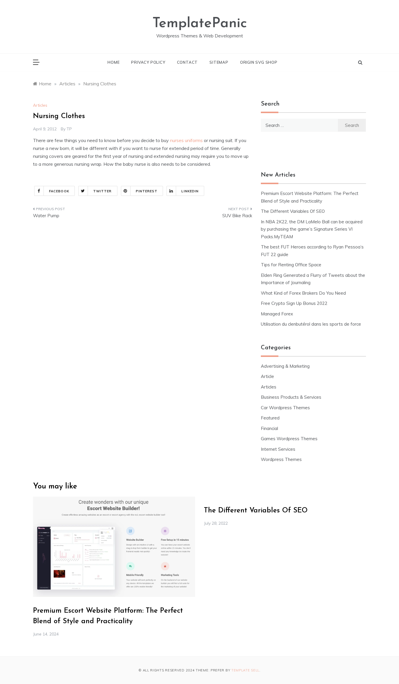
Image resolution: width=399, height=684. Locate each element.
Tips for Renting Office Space (291, 264)
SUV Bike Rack (237, 215)
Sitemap (218, 62)
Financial (269, 428)
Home (113, 62)
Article (267, 376)
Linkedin (190, 191)
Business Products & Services (291, 397)
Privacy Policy (148, 62)
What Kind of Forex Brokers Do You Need (303, 293)
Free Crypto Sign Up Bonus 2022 (294, 303)
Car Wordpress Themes (285, 407)
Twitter (102, 191)
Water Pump (46, 215)
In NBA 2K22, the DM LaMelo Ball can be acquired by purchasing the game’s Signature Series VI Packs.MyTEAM (311, 229)
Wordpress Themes (281, 459)
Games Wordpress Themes (289, 438)
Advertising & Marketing (285, 366)
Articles (40, 105)
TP (69, 129)
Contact (187, 62)
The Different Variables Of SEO (293, 211)
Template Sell (245, 670)
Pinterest (147, 191)
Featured (270, 418)
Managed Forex (277, 314)
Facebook (59, 191)
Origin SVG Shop (258, 62)
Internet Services (278, 449)
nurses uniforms (186, 140)
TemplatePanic (199, 24)
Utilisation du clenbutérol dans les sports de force (311, 324)
